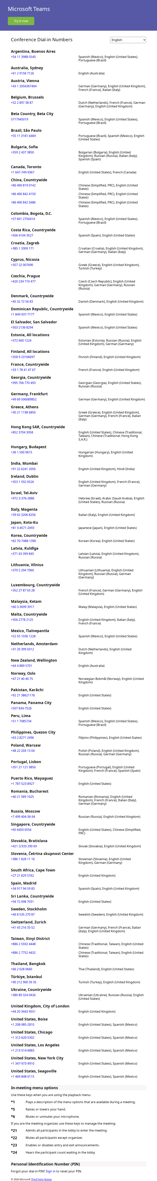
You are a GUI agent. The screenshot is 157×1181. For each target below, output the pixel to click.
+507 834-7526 (21, 708)
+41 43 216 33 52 (23, 927)
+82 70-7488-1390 (23, 541)
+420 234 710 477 (23, 281)
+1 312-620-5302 (22, 1037)
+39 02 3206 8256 (23, 515)
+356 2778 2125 (22, 620)
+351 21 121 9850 (23, 767)
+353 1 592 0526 (22, 482)
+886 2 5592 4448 (23, 944)
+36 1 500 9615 (21, 452)
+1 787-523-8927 (22, 784)
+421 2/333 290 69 (24, 846)
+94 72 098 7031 (22, 901)
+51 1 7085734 (21, 721)
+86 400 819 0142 (23, 185)
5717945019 (19, 119)
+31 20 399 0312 (22, 649)
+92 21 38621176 (23, 695)
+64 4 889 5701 (21, 666)
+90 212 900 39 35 (23, 982)
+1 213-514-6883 (22, 1050)
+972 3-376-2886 (22, 498)
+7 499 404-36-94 (23, 817)
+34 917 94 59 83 (23, 888)
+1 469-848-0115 (22, 1076)
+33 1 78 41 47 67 (23, 370)
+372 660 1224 (21, 340)
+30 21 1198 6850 (23, 412)
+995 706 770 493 (23, 383)
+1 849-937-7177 (22, 314)
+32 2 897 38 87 (22, 102)
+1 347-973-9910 (22, 1063)
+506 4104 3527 (22, 235)
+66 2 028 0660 (21, 969)
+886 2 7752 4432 (23, 952)
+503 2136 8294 (22, 327)
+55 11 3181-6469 (23, 136)
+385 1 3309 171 (22, 248)
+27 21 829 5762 (22, 875)
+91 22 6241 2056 (23, 469)
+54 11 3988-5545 (23, 57)
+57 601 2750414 (23, 219)
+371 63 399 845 (22, 554)
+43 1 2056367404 (24, 86)
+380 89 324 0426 (23, 995)
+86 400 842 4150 (23, 194)
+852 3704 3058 (22, 432)
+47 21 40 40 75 (22, 679)
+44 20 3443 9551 (23, 1011)
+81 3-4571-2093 (22, 528)
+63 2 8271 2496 (22, 737)
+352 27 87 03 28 (23, 590)
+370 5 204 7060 (22, 570)
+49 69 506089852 (24, 399)
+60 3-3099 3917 (22, 607)
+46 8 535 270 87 (23, 914)
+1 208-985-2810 (22, 1024)
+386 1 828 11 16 (23, 859)
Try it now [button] (21, 21)
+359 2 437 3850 (22, 152)
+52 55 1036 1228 (23, 636)
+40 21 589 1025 (22, 797)
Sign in (51, 1171)
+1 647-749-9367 (22, 172)
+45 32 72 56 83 (22, 301)
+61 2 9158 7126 (22, 73)
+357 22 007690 (22, 265)
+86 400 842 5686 (23, 202)
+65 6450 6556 (21, 830)
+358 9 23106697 (23, 357)
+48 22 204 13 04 (23, 751)
